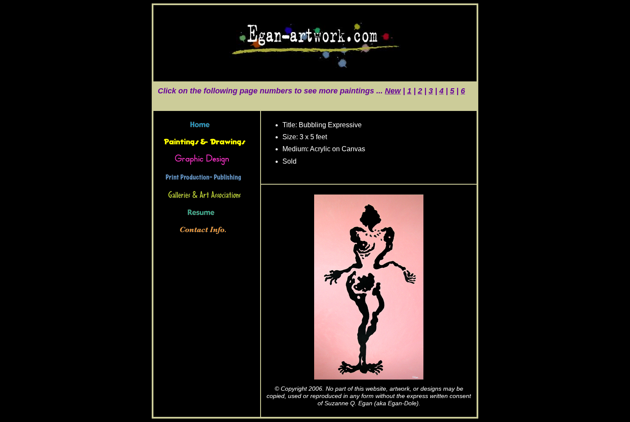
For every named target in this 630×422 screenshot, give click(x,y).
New (393, 91)
